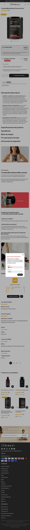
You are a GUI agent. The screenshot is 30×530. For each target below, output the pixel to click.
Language (9, 269)
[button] (22, 254)
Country (8, 265)
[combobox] (10, 267)
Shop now (20, 274)
